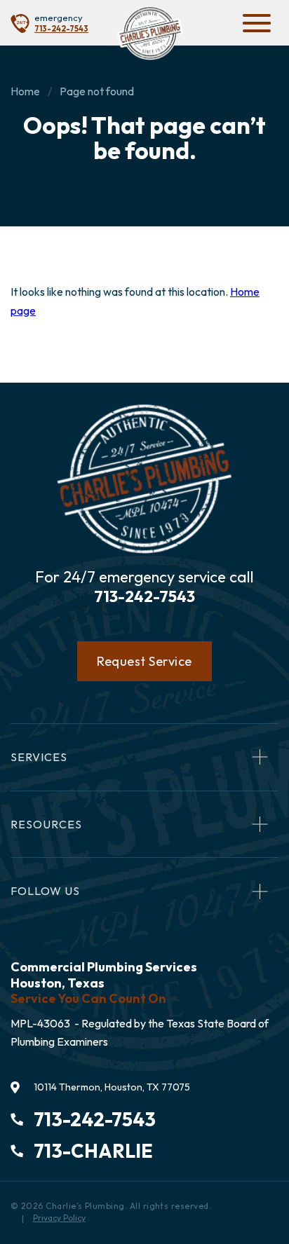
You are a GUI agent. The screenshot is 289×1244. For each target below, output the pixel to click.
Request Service (144, 661)
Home (25, 91)
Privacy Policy (59, 1217)
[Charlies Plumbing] (149, 33)
